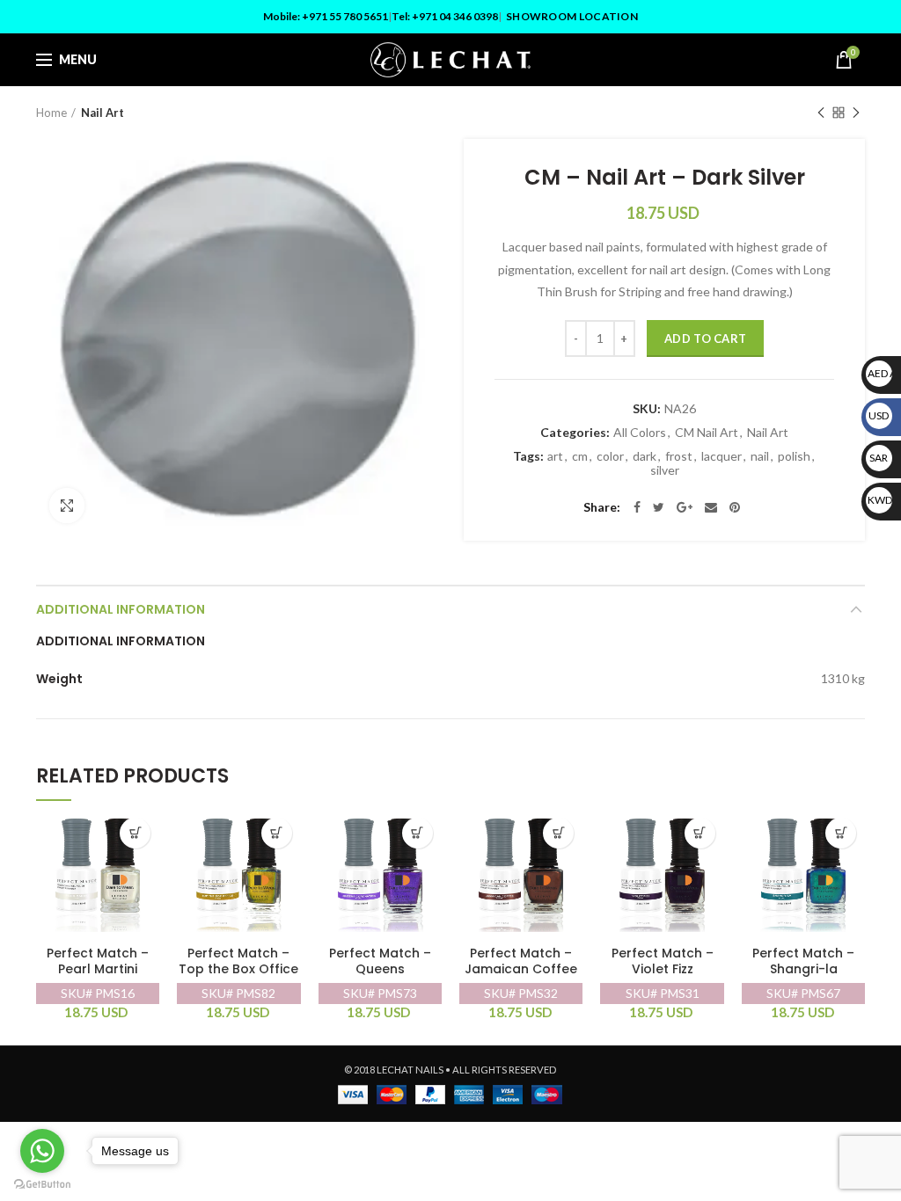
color (610, 456)
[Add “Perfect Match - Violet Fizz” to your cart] (700, 833)
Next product (856, 112)
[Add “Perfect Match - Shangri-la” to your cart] (840, 833)
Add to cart (705, 338)
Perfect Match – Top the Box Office (238, 961)
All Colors (639, 433)
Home (51, 113)
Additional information (120, 609)
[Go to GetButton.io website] (42, 1184)
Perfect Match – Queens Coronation (380, 969)
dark (644, 456)
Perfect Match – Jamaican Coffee (521, 961)
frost (678, 456)
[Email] (711, 507)
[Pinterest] (734, 507)
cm (580, 456)
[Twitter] (658, 507)
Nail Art (102, 113)
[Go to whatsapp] (42, 1151)
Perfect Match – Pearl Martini (98, 961)
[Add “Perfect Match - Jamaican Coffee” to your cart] (558, 833)
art (555, 456)
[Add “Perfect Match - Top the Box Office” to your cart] (276, 833)
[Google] (684, 507)
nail (760, 456)
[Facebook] (637, 507)
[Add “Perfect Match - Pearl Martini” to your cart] (135, 833)
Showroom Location (572, 16)
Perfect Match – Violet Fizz (663, 961)
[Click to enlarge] (66, 505)
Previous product (821, 112)
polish (794, 456)
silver (664, 470)
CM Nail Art (706, 433)
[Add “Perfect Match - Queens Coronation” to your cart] (417, 833)
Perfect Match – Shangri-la (803, 961)
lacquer (721, 456)
